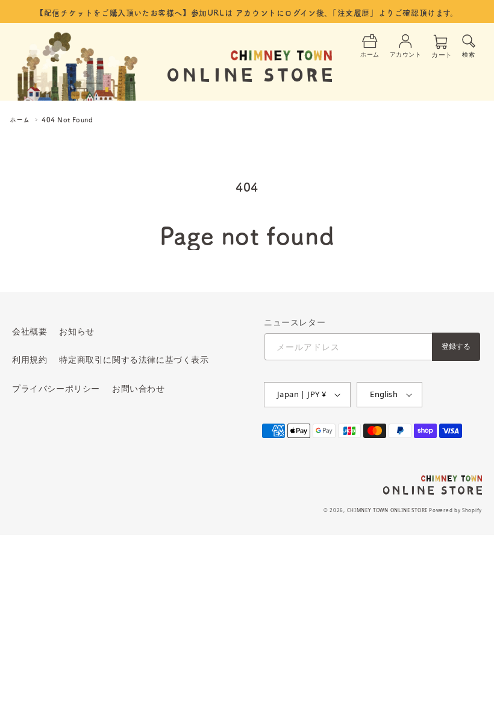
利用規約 (29, 359)
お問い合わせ (138, 388)
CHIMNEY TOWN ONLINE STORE (387, 510)
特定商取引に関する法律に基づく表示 (133, 359)
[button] (468, 44)
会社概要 (29, 331)
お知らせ (76, 331)
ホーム (20, 119)
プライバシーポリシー (56, 388)
